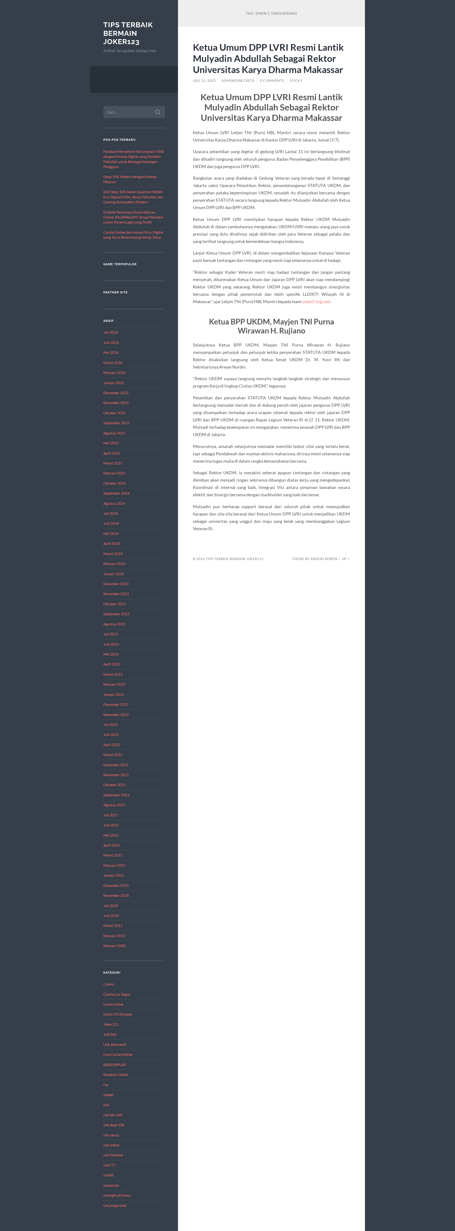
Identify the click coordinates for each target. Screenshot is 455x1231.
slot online (111, 1145)
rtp (105, 1084)
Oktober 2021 (114, 785)
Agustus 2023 (114, 624)
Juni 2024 (111, 523)
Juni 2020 (111, 915)
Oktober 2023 (114, 604)
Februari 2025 (114, 473)
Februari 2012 (114, 936)
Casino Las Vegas (116, 994)
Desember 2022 (116, 704)
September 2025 (116, 423)
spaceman (111, 1185)
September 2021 (116, 795)
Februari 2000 (114, 946)
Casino (108, 984)
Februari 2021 (114, 865)
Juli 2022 (110, 724)
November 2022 (116, 714)
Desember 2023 (116, 584)
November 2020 (116, 895)
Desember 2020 (116, 885)
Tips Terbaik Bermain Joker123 (128, 33)
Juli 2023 (110, 634)
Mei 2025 (111, 443)
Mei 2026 (111, 352)
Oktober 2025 (114, 413)
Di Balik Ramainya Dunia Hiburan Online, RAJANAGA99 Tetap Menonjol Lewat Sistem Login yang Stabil (133, 217)
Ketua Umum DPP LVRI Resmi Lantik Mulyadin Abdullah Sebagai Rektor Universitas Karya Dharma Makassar (268, 58)
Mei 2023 (111, 654)
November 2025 (116, 403)
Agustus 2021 (114, 805)
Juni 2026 (111, 342)
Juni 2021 (111, 825)
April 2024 (111, 543)
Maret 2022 (113, 754)
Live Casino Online (117, 1054)
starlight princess (117, 1195)
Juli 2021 (110, 815)
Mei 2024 (111, 533)
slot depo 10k (113, 1125)
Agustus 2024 (114, 503)
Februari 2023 (114, 684)
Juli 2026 (110, 332)
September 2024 (116, 493)
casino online (113, 1004)
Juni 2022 (111, 734)
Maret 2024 (113, 554)
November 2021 (116, 775)
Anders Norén (323, 559)
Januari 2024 (113, 574)
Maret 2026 (113, 362)
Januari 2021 (113, 875)
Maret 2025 (113, 463)
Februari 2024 (114, 563)
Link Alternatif (114, 1044)
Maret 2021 (113, 855)
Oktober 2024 (114, 483)
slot (106, 1105)
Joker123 (110, 1024)
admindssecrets (238, 80)
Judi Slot (110, 1034)
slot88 (108, 1175)
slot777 (109, 1165)
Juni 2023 (111, 644)
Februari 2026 (114, 372)
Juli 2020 (110, 905)
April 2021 (111, 845)
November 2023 (116, 594)
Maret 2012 (113, 925)
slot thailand (113, 1155)
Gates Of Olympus (117, 1014)
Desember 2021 (116, 765)
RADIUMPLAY (114, 1064)
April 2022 (111, 745)
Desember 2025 (116, 393)
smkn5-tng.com (316, 301)
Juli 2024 (110, 513)
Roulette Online (115, 1074)
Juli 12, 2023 (204, 80)
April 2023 (111, 664)
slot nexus (111, 1135)
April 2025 (111, 453)
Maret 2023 (113, 674)
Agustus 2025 (114, 433)
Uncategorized (114, 1205)
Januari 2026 (113, 383)
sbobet (108, 1095)
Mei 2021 (111, 835)
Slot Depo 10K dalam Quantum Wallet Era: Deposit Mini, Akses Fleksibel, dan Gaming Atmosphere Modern (133, 197)
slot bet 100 (112, 1115)
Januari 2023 (113, 694)
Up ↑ (346, 559)
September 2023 (116, 614)
